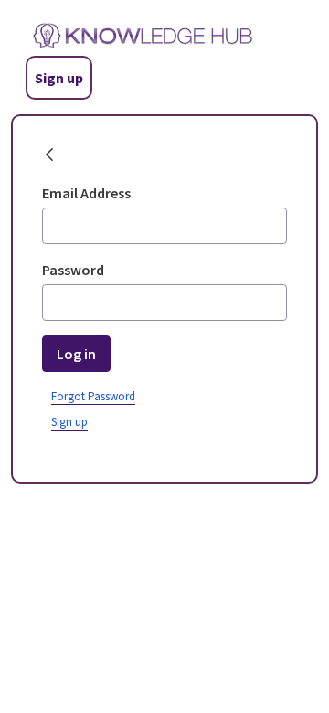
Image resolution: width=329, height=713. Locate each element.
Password (73, 270)
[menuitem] (69, 420)
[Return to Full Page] (49, 156)
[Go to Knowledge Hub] (132, 35)
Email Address (86, 193)
